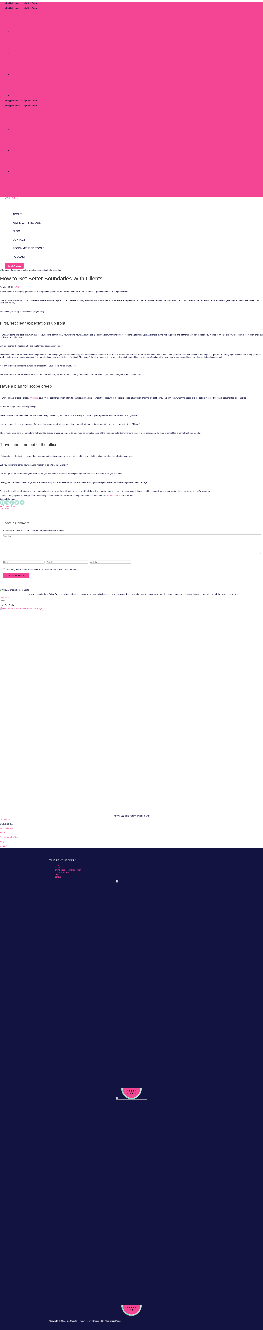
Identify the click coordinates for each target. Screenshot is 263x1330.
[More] (22, 502)
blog (56, 874)
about (57, 867)
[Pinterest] (12, 502)
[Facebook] (2, 502)
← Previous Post (7, 506)
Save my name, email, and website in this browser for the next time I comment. (42, 569)
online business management (68, 870)
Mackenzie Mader (113, 1321)
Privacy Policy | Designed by (92, 1321)
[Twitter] (16, 502)
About (2, 833)
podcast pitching (62, 872)
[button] (14, 266)
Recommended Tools (9, 837)
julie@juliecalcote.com (15, 3)
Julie (18, 287)
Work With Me (6, 828)
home (57, 865)
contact (58, 877)
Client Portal (31, 3)
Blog (2, 841)
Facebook (113, 495)
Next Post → (6, 508)
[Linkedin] (7, 502)
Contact (3, 846)
